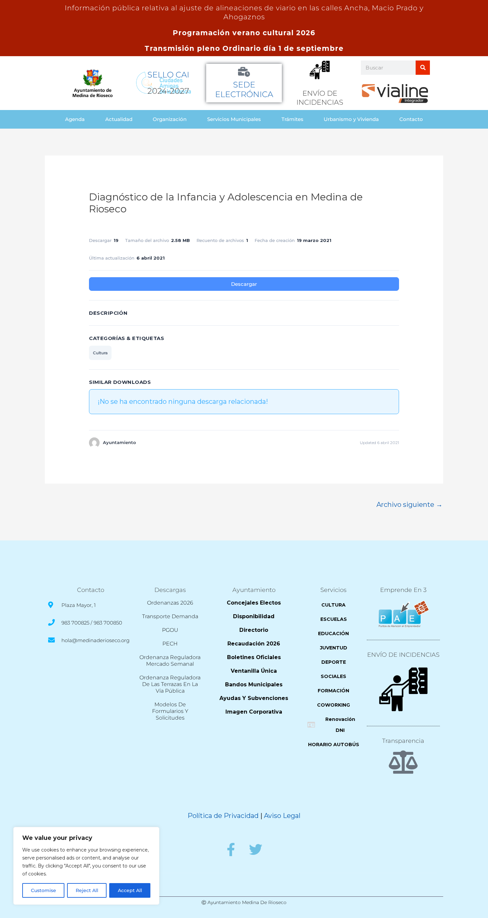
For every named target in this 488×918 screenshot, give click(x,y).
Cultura (100, 352)
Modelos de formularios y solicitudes (170, 711)
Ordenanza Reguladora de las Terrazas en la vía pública (170, 684)
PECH (170, 643)
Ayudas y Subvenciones (253, 698)
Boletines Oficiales (254, 657)
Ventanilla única (254, 671)
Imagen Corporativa (253, 712)
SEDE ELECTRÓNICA (244, 89)
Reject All (87, 890)
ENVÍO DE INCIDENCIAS (403, 654)
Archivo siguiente (409, 505)
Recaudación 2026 (253, 643)
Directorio (253, 630)
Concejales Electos (254, 603)
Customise (43, 890)
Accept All (130, 890)
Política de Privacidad (223, 816)
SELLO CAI (168, 74)
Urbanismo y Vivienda (351, 119)
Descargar (244, 284)
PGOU (170, 630)
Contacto (411, 119)
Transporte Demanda (170, 616)
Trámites (292, 119)
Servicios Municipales (234, 119)
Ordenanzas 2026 (170, 603)
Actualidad (118, 119)
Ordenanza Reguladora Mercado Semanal (170, 660)
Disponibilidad (254, 616)
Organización (170, 119)
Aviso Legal (282, 816)
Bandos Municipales (254, 684)
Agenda (75, 119)
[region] (86, 866)
